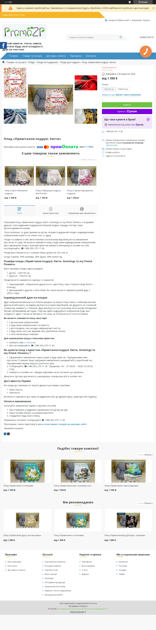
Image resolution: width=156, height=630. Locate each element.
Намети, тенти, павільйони (58, 590)
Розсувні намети (53, 565)
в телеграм (29, 342)
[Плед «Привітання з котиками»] (27, 471)
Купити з (121, 111)
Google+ (123, 570)
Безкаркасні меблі (53, 594)
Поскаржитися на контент (70, 609)
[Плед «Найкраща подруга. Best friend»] (50, 176)
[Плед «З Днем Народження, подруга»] (81, 176)
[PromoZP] (24, 31)
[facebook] (5, 434)
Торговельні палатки (55, 561)
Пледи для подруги (70, 62)
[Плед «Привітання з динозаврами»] (128, 471)
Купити (127, 104)
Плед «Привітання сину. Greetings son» (72, 485)
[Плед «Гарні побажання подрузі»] (19, 176)
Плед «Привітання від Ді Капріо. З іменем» (125, 535)
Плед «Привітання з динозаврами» (121, 485)
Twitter (122, 574)
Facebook (123, 561)
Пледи (31, 62)
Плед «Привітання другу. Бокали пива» (22, 535)
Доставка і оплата (56, 56)
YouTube (123, 565)
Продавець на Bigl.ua (78, 606)
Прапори (49, 578)
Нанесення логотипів (55, 586)
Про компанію (14, 561)
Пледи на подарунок (47, 62)
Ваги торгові (51, 574)
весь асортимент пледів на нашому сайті (62, 424)
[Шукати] (121, 37)
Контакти (91, 56)
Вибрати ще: (121, 94)
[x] (8, 434)
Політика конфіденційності (96, 609)
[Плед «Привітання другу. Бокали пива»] (27, 520)
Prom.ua (93, 603)
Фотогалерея (88, 565)
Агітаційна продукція (55, 582)
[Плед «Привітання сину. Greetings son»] (78, 471)
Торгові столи (51, 570)
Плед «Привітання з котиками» (19, 485)
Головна (13, 56)
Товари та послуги (32, 56)
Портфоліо (76, 56)
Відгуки (85, 574)
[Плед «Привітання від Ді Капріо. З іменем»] (128, 520)
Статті (85, 570)
